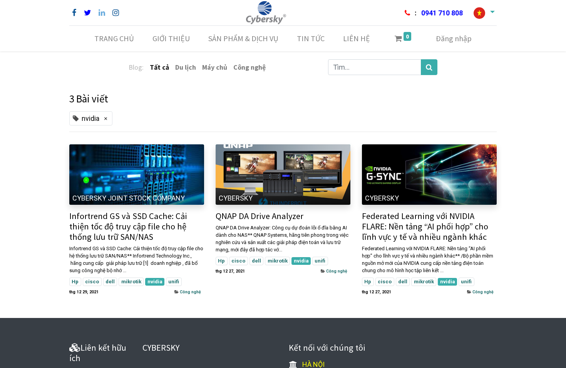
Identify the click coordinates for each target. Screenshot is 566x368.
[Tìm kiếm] (429, 67)
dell (110, 281)
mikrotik (131, 281)
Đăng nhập (454, 38)
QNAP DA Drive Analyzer (259, 216)
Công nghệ (190, 291)
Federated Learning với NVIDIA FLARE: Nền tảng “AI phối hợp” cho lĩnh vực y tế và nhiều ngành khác (425, 226)
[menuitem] (114, 38)
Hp (75, 281)
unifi (173, 281)
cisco (92, 281)
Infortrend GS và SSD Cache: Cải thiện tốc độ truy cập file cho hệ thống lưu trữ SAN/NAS (128, 226)
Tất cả (159, 67)
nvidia (154, 281)
